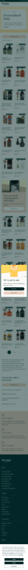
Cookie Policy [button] (11, 553)
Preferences (14, 566)
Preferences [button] (20, 555)
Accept (14, 559)
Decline (14, 562)
